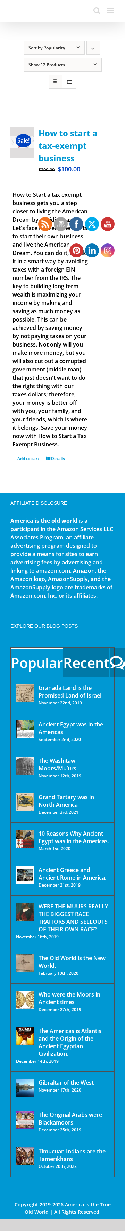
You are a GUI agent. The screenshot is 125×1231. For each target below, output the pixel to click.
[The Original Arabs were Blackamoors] (25, 1120)
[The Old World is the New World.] (25, 963)
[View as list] (69, 81)
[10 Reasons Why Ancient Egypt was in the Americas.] (25, 839)
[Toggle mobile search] (96, 10)
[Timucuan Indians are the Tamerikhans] (25, 1156)
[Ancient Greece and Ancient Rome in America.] (25, 875)
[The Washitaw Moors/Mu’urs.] (25, 766)
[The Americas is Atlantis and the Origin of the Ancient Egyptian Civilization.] (25, 1036)
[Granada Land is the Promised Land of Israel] (25, 693)
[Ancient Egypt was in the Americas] (25, 729)
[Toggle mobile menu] (111, 10)
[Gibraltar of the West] (25, 1088)
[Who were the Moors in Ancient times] (25, 1000)
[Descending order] (93, 48)
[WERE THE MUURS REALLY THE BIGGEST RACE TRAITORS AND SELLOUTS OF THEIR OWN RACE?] (25, 912)
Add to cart (28, 458)
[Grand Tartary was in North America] (25, 802)
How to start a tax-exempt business (68, 145)
